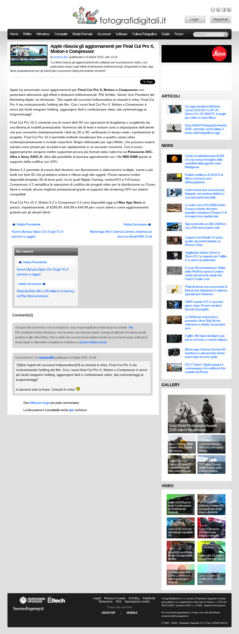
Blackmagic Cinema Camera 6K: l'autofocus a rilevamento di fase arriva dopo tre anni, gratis (205, 353)
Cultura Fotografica (144, 34)
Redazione (106, 601)
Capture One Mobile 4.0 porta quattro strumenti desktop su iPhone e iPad (203, 241)
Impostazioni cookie (137, 601)
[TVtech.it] (56, 604)
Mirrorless (42, 34)
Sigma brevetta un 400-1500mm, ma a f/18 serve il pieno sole (206, 225)
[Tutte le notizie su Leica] (197, 61)
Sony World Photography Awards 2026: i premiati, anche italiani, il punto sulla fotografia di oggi (206, 129)
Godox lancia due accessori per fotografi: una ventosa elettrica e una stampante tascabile (205, 193)
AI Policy (134, 598)
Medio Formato (82, 34)
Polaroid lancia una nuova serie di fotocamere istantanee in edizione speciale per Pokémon (206, 290)
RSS (119, 601)
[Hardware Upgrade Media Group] (28, 612)
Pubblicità (149, 598)
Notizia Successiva (135, 224)
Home (14, 34)
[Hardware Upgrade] (32, 604)
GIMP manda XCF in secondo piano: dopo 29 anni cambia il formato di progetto (204, 305)
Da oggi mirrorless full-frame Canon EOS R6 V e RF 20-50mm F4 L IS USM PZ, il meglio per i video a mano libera (205, 111)
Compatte (60, 34)
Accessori (104, 34)
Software (121, 34)
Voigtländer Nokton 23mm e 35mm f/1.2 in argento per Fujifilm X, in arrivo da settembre (206, 256)
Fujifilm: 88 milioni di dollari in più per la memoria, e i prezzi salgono (206, 337)
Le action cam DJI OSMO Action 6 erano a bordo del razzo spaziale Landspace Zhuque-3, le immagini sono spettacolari (206, 210)
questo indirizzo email (92, 342)
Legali (97, 598)
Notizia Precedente (28, 224)
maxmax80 (46, 357)
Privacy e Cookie (115, 598)
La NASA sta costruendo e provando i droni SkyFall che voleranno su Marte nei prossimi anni (205, 322)
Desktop (108, 612)
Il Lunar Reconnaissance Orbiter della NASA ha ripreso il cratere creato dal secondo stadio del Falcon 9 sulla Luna (205, 273)
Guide (165, 34)
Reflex (27, 34)
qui (71, 410)
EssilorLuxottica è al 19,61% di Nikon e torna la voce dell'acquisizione (204, 178)
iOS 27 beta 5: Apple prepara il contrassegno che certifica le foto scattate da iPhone (205, 368)
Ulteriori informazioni (214, 605)
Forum (178, 34)
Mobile (132, 612)
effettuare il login (40, 403)
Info (131, 327)
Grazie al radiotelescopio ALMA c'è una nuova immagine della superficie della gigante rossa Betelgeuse (204, 161)
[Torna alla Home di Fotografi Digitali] (119, 24)
